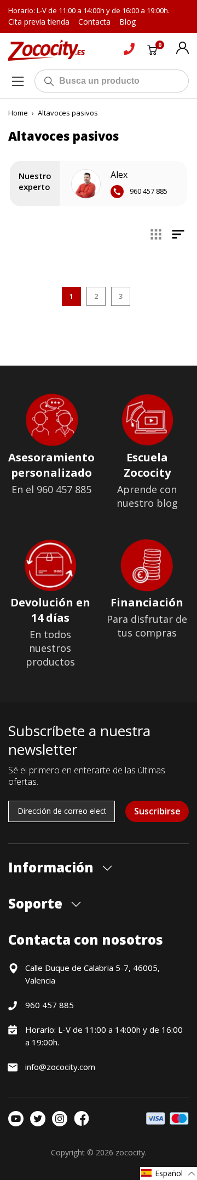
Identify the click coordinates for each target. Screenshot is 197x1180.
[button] (168, 1173)
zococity (130, 1152)
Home (18, 113)
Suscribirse (157, 811)
